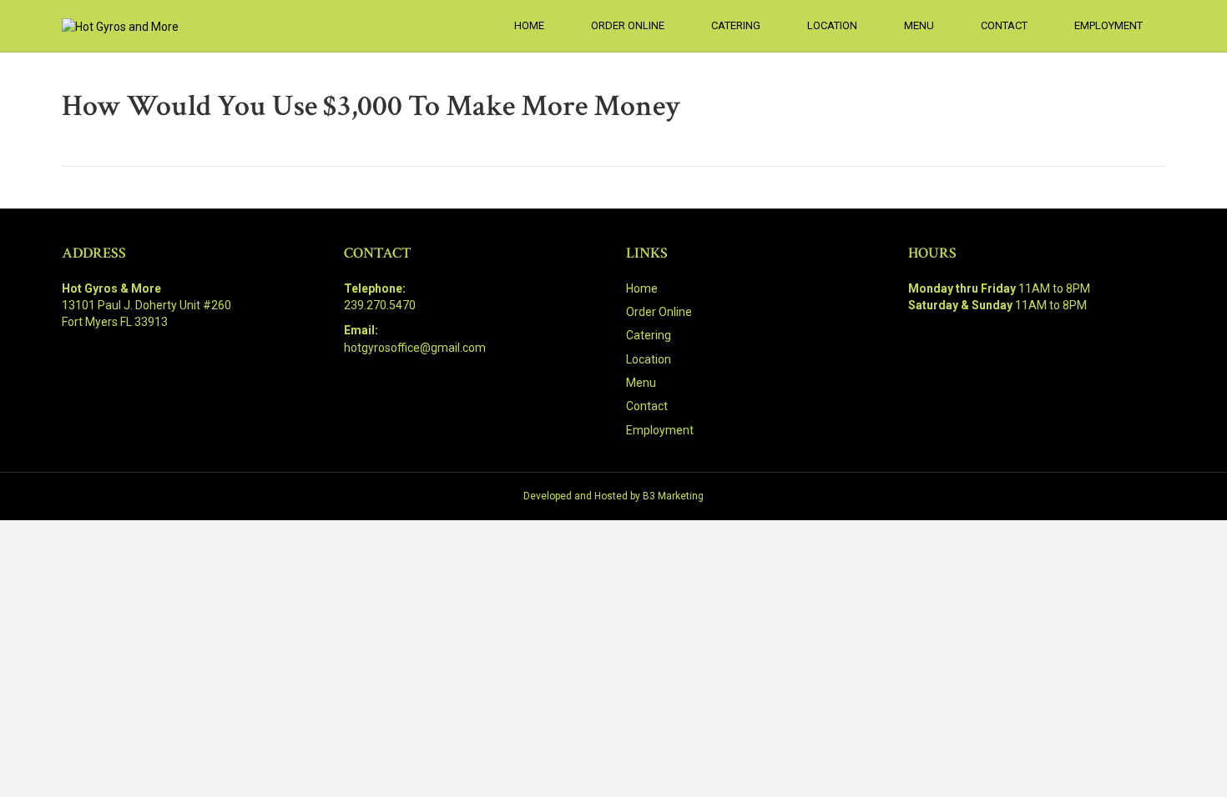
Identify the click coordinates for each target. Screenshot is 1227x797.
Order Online (627, 25)
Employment (1108, 25)
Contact (1004, 25)
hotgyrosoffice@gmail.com (415, 347)
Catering (735, 25)
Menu (919, 25)
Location (832, 25)
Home (529, 25)
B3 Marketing (673, 496)
